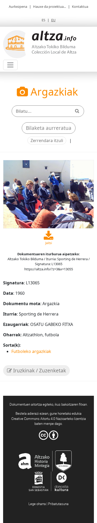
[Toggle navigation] (10, 65)
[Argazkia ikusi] (48, 194)
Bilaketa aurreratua (48, 128)
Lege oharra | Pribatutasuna (48, 503)
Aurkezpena (18, 6)
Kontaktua (80, 6)
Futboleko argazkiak (31, 351)
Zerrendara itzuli (47, 140)
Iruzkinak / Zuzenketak (39, 370)
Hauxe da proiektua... (49, 6)
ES (43, 20)
